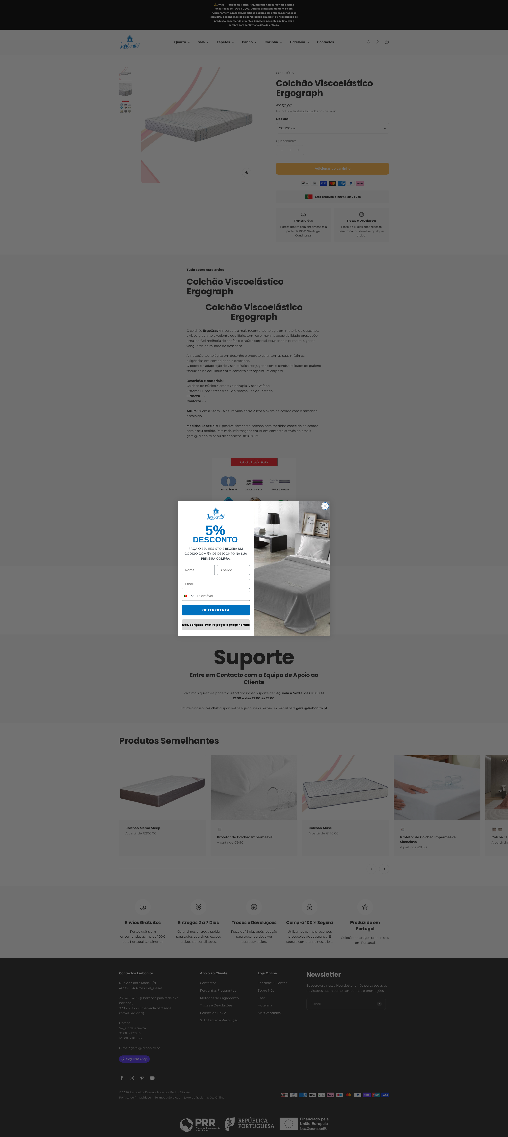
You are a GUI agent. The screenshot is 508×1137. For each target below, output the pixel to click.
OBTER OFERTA (215, 609)
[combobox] (188, 596)
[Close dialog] (325, 506)
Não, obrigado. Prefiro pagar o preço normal (216, 625)
